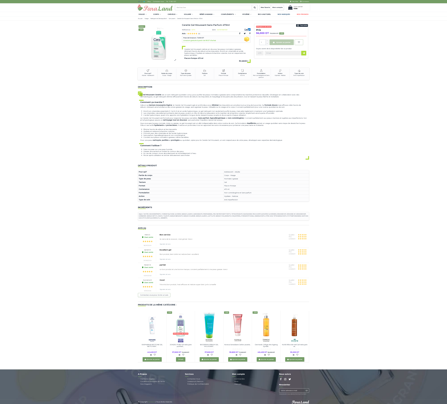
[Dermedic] (266, 340)
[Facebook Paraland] (139, 2)
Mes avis (237, 384)
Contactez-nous (158, 1)
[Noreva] (237, 340)
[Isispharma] (152, 340)
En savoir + (243, 61)
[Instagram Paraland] (141, 2)
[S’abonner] (306, 390)
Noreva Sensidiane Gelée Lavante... (237, 345)
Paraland (151, 402)
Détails (180, 359)
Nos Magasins (146, 384)
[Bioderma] (209, 340)
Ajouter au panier (283, 42)
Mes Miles (295, 1)
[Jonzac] (180, 340)
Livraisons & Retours (195, 381)
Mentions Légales (147, 379)
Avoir (236, 381)
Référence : (186, 30)
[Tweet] (245, 33)
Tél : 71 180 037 (171, 1)
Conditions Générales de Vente (152, 381)
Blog (149, 1)
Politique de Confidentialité (198, 384)
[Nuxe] (294, 340)
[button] (142, 14)
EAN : (214, 30)
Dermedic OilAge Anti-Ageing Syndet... (266, 345)
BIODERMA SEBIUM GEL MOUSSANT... (209, 345)
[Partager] (239, 33)
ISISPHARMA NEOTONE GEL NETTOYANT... (152, 345)
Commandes (239, 379)
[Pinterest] (250, 33)
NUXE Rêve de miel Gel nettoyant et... (294, 345)
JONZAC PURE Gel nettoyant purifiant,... (181, 345)
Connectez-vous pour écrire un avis (154, 295)
